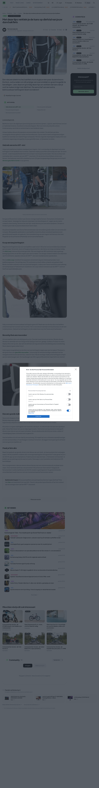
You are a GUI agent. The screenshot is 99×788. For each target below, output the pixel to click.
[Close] (76, 369)
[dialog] (49, 394)
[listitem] (49, 391)
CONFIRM (38, 416)
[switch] (69, 394)
